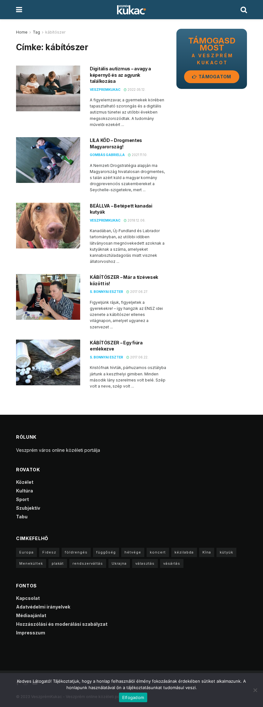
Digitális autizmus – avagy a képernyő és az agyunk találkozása (120, 75)
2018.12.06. (136, 220)
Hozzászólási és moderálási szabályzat (61, 624)
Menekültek (31, 563)
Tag (36, 32)
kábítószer (55, 32)
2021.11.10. (139, 155)
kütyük (226, 552)
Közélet (24, 482)
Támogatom (214, 76)
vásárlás (171, 563)
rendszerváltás (87, 563)
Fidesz (49, 552)
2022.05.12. (136, 89)
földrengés (76, 552)
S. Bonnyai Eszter (106, 292)
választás (145, 563)
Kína (206, 552)
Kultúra (24, 490)
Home (22, 32)
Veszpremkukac (105, 89)
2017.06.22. (138, 357)
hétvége (132, 552)
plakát (58, 563)
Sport (22, 499)
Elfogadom (133, 697)
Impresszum (30, 632)
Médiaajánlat (31, 615)
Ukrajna (119, 563)
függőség (106, 552)
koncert (158, 552)
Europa (26, 552)
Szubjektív (28, 508)
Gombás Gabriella (107, 155)
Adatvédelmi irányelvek (43, 606)
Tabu (22, 516)
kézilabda (184, 552)
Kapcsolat (28, 598)
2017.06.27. (138, 292)
